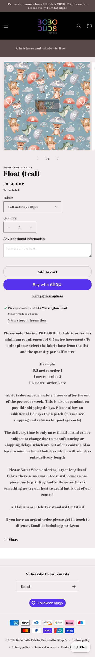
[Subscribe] (74, 586)
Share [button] (13, 539)
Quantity (10, 218)
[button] (6, 26)
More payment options (47, 296)
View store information (27, 320)
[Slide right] (58, 159)
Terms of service (45, 647)
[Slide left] (37, 159)
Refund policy (81, 640)
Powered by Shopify (54, 640)
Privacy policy (21, 647)
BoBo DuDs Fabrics (28, 640)
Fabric (8, 197)
